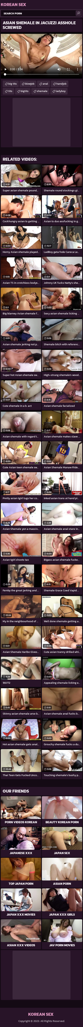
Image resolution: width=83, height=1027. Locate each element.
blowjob (29, 84)
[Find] (78, 13)
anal (45, 84)
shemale (42, 91)
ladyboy (61, 91)
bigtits (25, 91)
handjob (61, 84)
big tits (12, 84)
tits (10, 91)
